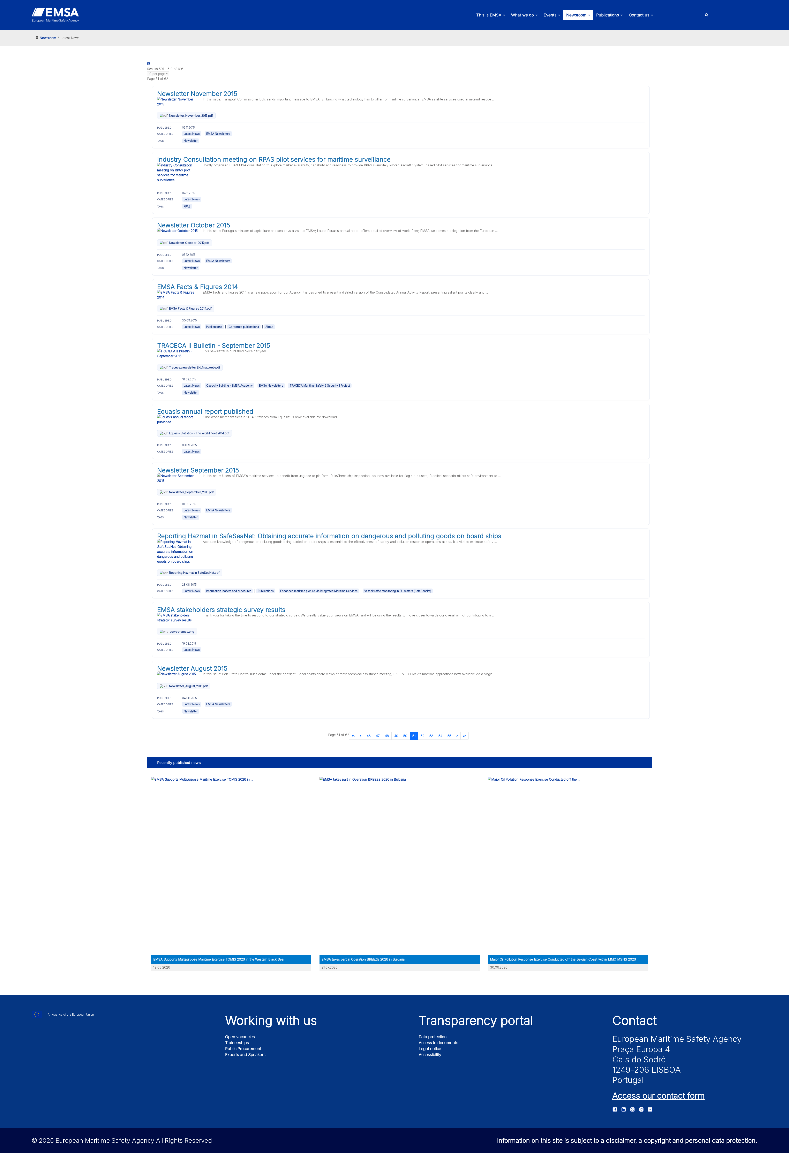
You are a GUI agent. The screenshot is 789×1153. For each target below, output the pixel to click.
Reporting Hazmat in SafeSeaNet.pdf (194, 572)
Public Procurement (243, 1048)
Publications (214, 326)
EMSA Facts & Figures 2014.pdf (190, 308)
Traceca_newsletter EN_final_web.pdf (194, 367)
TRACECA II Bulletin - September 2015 (213, 345)
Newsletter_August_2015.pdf (188, 686)
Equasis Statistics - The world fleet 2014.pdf (199, 433)
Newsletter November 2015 (197, 93)
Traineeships (237, 1042)
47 (378, 736)
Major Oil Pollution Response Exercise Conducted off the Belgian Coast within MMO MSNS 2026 (563, 959)
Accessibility (430, 1054)
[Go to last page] (464, 736)
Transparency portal (476, 1020)
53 (431, 736)
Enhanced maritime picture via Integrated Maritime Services (319, 591)
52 (422, 736)
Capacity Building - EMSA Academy (229, 385)
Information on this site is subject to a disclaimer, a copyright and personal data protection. (627, 1140)
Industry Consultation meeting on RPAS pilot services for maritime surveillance (274, 159)
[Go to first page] (353, 736)
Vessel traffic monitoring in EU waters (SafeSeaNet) (397, 591)
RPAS (187, 206)
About (269, 326)
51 (413, 736)
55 (449, 736)
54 (440, 736)
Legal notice (430, 1048)
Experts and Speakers (245, 1054)
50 (405, 736)
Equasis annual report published (205, 411)
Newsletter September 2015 (198, 470)
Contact (634, 1020)
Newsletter (191, 140)
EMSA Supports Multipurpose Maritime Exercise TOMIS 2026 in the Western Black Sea (218, 959)
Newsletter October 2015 (193, 225)
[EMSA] (55, 15)
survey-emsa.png (182, 631)
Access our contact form (658, 1096)
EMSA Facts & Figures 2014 (197, 286)
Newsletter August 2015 (192, 668)
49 (396, 736)
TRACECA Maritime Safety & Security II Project (320, 385)
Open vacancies (240, 1036)
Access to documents (438, 1042)
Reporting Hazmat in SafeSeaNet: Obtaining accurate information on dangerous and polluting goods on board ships (329, 536)
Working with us (271, 1020)
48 (387, 736)
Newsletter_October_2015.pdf (189, 242)
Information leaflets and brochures (228, 591)
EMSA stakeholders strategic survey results (221, 609)
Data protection (433, 1036)
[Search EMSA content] (707, 15)
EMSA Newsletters (218, 133)
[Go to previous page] (360, 736)
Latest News (192, 133)
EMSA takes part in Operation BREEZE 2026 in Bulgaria (363, 959)
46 (369, 736)
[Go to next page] (457, 736)
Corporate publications (244, 326)
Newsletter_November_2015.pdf (191, 115)
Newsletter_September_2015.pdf (191, 492)
